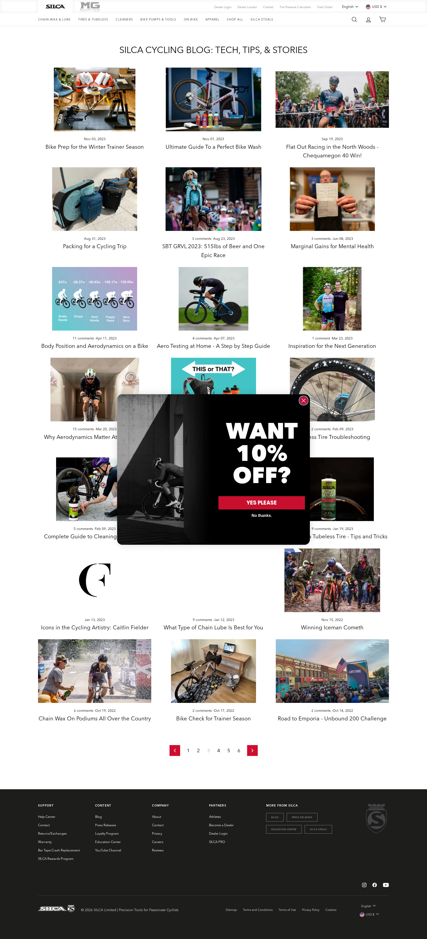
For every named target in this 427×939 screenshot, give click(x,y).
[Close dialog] (303, 400)
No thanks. (262, 515)
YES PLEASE (262, 503)
